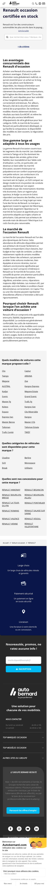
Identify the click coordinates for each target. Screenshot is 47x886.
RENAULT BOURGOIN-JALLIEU (34, 496)
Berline (28, 457)
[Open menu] (4, 4)
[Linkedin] (36, 828)
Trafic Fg (28, 401)
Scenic (5, 396)
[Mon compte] (40, 3)
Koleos (5, 406)
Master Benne (8, 422)
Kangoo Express (32, 386)
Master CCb (30, 422)
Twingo (5, 376)
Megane (5, 381)
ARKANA (28, 376)
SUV (4, 463)
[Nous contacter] (44, 3)
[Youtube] (27, 828)
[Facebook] (10, 828)
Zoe (26, 381)
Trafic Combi (7, 432)
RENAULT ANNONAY (11, 490)
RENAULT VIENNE (10, 524)
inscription (25, 669)
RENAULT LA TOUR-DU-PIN (10, 504)
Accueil (6, 543)
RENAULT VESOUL (33, 518)
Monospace (30, 463)
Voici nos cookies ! (10, 874)
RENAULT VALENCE (10, 518)
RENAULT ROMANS (10, 511)
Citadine (6, 457)
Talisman (6, 427)
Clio (3, 371)
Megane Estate (31, 391)
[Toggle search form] (33, 3)
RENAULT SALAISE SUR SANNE (35, 512)
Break (4, 468)
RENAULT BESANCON (34, 490)
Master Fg (6, 401)
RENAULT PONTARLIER (35, 503)
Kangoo (28, 417)
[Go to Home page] (14, 3)
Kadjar (5, 391)
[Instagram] (19, 828)
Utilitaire (28, 468)
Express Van (7, 417)
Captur (28, 371)
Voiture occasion (18, 543)
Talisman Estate (32, 427)
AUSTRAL (6, 386)
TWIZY (27, 432)
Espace (5, 411)
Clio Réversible (31, 411)
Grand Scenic (31, 396)
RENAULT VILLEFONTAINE (31, 525)
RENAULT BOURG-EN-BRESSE (11, 496)
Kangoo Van (30, 406)
